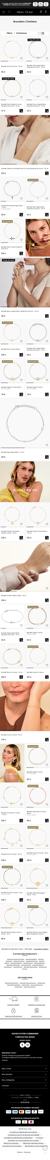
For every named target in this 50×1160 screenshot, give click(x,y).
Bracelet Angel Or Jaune (34, 387)
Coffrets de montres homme (28, 983)
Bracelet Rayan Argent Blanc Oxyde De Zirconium (20, 311)
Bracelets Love (8, 967)
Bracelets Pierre (17, 967)
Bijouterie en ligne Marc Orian (12, 949)
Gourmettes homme (37, 985)
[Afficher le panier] (45, 12)
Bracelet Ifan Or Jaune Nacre (10, 349)
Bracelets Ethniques (32, 961)
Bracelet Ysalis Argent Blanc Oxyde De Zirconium (36, 349)
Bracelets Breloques (16, 963)
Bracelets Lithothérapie (13, 965)
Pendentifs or (41, 983)
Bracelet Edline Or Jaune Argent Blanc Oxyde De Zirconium (37, 933)
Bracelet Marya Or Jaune (11, 672)
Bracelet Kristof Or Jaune (11, 66)
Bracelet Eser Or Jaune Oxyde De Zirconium (11, 248)
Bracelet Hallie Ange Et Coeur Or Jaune (11, 933)
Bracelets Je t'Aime (19, 961)
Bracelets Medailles (31, 959)
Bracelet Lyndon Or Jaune (35, 672)
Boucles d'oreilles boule (13, 985)
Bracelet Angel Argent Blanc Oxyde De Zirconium (10, 634)
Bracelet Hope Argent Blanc (12, 452)
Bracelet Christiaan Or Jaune (10, 813)
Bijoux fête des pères (29, 987)
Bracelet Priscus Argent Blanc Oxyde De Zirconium (36, 105)
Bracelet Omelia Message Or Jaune (36, 894)
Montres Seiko (25, 985)
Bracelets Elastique (38, 965)
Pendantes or (18, 987)
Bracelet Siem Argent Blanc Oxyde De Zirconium (36, 208)
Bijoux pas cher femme (11, 983)
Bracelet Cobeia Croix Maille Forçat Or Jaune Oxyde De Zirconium (24, 168)
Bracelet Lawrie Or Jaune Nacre (37, 532)
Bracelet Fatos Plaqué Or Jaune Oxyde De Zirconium (11, 105)
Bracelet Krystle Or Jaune (37, 853)
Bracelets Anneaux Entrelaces (15, 959)
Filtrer (9, 33)
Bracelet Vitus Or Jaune (11, 854)
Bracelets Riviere (28, 963)
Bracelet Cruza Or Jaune (11, 735)
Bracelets (28, 949)
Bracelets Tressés (26, 965)
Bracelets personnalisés (30, 967)
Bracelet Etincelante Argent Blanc (12, 206)
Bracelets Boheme (39, 963)
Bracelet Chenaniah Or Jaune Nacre (36, 812)
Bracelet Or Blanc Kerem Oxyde (13, 595)
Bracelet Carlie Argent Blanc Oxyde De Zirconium (36, 66)
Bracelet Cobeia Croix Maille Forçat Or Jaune (10, 532)
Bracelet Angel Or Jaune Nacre (11, 387)
